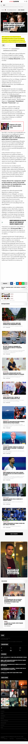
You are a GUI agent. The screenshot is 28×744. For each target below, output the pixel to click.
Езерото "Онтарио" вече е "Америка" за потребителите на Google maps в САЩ (11, 398)
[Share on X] (14, 283)
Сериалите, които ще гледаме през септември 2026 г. (13, 571)
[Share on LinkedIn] (17, 283)
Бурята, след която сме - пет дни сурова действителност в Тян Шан (14, 657)
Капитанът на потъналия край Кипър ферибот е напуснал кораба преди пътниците (14, 422)
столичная (23, 287)
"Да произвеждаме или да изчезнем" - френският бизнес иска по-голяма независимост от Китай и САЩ (13, 601)
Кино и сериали (4, 720)
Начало (5, 738)
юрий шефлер (17, 287)
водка (2, 288)
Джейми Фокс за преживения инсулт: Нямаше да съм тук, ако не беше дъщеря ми (13, 665)
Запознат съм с (11, 49)
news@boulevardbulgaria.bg (17, 641)
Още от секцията (14, 533)
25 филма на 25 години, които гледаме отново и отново (13, 623)
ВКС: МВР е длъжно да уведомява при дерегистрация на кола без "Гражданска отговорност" (12, 348)
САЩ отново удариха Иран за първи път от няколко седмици (12, 499)
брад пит (3, 287)
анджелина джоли (9, 287)
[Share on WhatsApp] (23, 283)
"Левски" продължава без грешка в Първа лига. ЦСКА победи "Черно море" (14, 524)
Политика (3, 715)
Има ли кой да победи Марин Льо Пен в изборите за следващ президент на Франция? (13, 373)
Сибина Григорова (4, 639)
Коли (2, 727)
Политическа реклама (21, 738)
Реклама (12, 738)
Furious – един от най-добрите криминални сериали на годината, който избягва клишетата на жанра (13, 661)
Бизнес (2, 718)
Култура (2, 725)
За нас (2, 635)
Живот (5, 21)
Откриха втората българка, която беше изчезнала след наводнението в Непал (12, 324)
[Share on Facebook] (11, 283)
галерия (2, 711)
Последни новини (5, 303)
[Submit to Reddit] (20, 283)
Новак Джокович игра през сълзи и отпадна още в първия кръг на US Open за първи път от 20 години (13, 474)
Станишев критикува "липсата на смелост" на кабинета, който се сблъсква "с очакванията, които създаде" (13, 448)
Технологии (3, 722)
